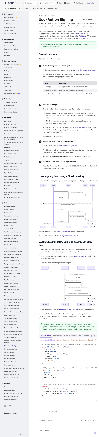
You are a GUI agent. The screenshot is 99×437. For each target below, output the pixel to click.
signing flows (54, 46)
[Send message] (95, 432)
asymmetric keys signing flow (68, 309)
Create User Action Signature (66, 145)
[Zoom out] (95, 226)
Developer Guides (50, 16)
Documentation (12, 8)
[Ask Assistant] (94, 336)
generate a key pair (80, 256)
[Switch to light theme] (23, 434)
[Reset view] (91, 223)
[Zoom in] (95, 220)
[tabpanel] (68, 369)
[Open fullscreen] (88, 220)
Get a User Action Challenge (85, 70)
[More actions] (95, 19)
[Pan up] (91, 220)
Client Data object (80, 127)
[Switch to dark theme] (25, 434)
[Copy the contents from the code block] (91, 336)
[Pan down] (91, 226)
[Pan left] (88, 223)
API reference (26, 8)
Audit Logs (79, 33)
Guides (41, 16)
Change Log (53, 8)
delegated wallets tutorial (69, 235)
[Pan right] (95, 223)
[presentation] (64, 335)
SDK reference (40, 8)
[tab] (46, 336)
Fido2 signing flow (64, 231)
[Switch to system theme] (21, 434)
